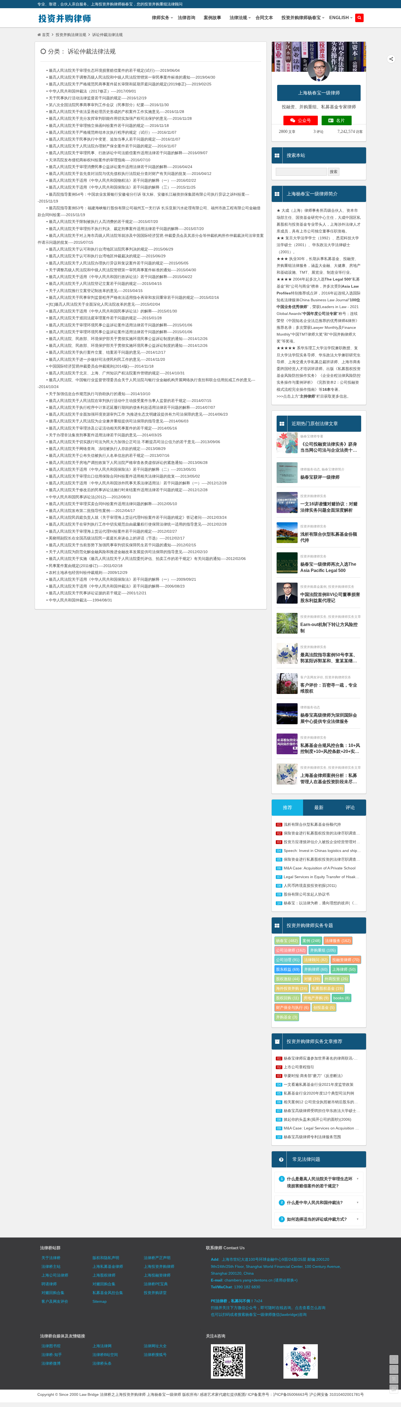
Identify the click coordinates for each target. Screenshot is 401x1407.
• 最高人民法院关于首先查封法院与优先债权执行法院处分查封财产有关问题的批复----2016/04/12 (124, 173)
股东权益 (288, 969)
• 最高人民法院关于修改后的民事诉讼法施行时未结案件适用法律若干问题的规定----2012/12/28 (123, 490)
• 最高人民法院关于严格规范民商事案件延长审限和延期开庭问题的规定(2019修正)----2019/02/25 (124, 84)
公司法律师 (291, 950)
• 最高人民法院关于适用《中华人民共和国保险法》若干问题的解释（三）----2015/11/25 (117, 187)
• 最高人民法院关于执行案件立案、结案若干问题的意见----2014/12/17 (102, 352)
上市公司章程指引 (299, 1067)
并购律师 (316, 969)
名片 (340, 120)
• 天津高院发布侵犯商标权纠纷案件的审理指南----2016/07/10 (94, 160)
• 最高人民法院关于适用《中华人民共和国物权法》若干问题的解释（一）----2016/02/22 (117, 180)
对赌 (312, 979)
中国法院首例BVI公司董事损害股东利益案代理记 (330, 597)
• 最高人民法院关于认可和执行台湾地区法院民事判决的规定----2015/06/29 (105, 249)
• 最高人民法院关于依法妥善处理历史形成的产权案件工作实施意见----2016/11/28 (111, 111)
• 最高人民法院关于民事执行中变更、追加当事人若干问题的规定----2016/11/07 (109, 139)
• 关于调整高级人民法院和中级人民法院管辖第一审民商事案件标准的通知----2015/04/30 (117, 270)
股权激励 (288, 979)
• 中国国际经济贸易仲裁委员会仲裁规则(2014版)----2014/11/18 (96, 366)
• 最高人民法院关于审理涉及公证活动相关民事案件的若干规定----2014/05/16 (107, 428)
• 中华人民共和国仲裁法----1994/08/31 (75, 600)
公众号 (304, 120)
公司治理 (288, 960)
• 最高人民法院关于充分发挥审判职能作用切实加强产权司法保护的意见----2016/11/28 (115, 118)
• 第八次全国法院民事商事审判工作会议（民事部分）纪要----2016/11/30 (103, 105)
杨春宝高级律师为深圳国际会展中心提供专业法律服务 (328, 718)
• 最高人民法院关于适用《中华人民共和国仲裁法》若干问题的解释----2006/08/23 (111, 586)
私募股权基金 (327, 988)
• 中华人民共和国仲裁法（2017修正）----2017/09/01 (87, 91)
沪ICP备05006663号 (290, 1394)
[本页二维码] (394, 1389)
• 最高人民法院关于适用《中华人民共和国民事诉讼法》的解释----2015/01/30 (107, 311)
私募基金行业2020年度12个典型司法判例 (319, 1093)
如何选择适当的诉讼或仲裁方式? (314, 1219)
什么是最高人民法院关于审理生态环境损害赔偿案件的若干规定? (317, 1182)
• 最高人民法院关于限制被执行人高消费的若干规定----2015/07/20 (98, 221)
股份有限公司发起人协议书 (307, 894)
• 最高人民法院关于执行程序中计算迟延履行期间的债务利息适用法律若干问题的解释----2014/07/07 (126, 407)
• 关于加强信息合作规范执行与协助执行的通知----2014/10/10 (94, 394)
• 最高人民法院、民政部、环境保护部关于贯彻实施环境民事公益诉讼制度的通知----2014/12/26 (123, 338)
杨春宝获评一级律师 (320, 477)
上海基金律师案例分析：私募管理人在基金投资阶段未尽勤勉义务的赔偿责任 (328, 779)
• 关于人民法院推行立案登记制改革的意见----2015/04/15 (90, 290)
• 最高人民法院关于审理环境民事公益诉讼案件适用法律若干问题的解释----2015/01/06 (115, 325)
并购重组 (323, 950)
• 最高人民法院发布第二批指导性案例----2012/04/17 (86, 510)
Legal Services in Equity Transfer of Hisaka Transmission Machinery (342, 877)
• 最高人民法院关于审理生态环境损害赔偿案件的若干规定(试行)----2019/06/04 (109, 70)
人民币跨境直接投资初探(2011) (310, 885)
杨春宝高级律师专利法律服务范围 (312, 1137)
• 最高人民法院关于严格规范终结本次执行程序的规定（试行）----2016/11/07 (107, 132)
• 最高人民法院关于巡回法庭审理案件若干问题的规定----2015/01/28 (100, 318)
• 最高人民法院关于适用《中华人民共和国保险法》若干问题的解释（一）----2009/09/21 (117, 579)
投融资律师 (346, 960)
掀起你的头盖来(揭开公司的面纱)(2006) (317, 1119)
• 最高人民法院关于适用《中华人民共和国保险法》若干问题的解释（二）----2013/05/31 (117, 469)
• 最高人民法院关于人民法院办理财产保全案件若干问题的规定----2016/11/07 (107, 146)
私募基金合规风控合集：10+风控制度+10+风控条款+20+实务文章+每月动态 (330, 749)
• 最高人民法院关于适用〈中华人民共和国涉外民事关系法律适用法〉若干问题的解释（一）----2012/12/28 (132, 483)
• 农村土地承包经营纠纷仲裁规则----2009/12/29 (82, 572)
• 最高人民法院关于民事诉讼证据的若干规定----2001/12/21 (92, 593)
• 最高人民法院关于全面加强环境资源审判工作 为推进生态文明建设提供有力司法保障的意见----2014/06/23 (133, 414)
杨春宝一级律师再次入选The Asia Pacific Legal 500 (328, 567)
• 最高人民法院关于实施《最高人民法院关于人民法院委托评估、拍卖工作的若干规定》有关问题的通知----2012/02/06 (142, 558)
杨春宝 (287, 940)
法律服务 (338, 940)
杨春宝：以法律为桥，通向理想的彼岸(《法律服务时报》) (333, 903)
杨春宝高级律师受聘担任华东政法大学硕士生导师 (326, 1110)
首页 (46, 34)
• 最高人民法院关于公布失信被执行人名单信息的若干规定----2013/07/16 (103, 455)
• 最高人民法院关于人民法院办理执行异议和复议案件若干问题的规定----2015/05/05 (113, 263)
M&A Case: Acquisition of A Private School (319, 868)
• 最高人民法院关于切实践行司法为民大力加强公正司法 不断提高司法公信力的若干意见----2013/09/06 (129, 442)
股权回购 (287, 998)
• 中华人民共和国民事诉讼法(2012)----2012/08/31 (84, 497)
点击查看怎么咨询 (310, 1307)
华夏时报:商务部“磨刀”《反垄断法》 (314, 1076)
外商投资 (336, 979)
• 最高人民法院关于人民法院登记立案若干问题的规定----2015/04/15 (100, 283)
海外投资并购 (291, 988)
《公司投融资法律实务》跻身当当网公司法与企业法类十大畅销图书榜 (328, 448)
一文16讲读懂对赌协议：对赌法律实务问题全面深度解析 (329, 507)
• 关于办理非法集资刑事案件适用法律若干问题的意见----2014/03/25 (100, 435)
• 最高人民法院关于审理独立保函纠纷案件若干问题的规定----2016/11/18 (103, 125)
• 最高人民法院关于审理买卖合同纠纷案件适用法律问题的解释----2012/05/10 (107, 504)
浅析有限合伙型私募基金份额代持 (328, 537)
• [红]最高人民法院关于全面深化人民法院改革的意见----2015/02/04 (99, 304)
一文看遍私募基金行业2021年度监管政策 (319, 1084)
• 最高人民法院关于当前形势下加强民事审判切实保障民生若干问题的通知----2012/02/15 (117, 545)
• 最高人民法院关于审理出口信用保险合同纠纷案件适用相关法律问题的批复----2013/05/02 (119, 476)
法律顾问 (316, 960)
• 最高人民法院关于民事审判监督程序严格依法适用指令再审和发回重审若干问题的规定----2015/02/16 (128, 297)
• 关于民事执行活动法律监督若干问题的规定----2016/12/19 (92, 98)
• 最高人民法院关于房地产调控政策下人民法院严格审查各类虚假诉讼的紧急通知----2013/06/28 (123, 462)
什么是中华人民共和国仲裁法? (312, 1202)
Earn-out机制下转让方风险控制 (329, 627)
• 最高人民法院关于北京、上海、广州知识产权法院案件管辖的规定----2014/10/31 (111, 373)
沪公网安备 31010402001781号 (336, 1394)
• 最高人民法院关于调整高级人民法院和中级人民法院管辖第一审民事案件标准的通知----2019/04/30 (126, 77)
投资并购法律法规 (71, 34)
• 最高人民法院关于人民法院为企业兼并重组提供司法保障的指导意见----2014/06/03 (113, 421)
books (341, 998)
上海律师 (344, 969)
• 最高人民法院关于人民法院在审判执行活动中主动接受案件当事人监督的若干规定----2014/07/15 (124, 400)
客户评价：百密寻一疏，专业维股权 (328, 688)
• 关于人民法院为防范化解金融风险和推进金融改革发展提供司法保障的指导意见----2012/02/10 (123, 552)
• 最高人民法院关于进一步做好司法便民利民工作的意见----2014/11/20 (101, 359)
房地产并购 (316, 998)
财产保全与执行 (292, 1007)
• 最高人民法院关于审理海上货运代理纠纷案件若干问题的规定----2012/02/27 (107, 531)
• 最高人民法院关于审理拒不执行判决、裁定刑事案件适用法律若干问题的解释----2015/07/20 (121, 228)
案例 (312, 940)
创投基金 (324, 1007)
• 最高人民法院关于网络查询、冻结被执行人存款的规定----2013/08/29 (102, 448)
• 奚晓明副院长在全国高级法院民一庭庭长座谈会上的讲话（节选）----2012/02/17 (111, 538)
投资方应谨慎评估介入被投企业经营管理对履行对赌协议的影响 (337, 842)
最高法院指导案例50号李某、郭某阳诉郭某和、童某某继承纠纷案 (329, 658)
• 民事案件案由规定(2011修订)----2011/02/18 (80, 566)
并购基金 (286, 1017)
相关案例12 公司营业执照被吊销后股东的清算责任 (326, 1102)
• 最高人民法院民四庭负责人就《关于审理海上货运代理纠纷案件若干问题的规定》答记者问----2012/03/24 (132, 517)
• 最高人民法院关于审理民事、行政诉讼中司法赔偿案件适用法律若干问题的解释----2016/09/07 (123, 153)
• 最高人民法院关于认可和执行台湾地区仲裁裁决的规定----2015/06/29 (102, 256)
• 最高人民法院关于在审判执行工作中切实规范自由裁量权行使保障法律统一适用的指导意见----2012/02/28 (132, 524)
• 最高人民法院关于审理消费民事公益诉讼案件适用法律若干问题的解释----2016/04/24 (115, 167)
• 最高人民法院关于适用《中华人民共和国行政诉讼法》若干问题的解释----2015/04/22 (115, 277)
